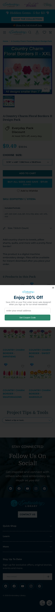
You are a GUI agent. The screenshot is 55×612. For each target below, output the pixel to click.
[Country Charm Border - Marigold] (40, 374)
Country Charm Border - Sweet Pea (40, 353)
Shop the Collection (27, 19)
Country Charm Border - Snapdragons (14, 393)
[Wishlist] (44, 32)
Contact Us (27, 514)
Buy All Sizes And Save (28, 183)
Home (5, 41)
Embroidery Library (17, 595)
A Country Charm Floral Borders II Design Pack (31, 41)
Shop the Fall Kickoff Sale (29, 25)
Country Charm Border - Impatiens (14, 353)
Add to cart (27, 173)
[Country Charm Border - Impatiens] (14, 333)
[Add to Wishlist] (22, 366)
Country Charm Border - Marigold (40, 393)
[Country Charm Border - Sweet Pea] (40, 333)
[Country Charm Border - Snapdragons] (14, 374)
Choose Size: (12, 155)
